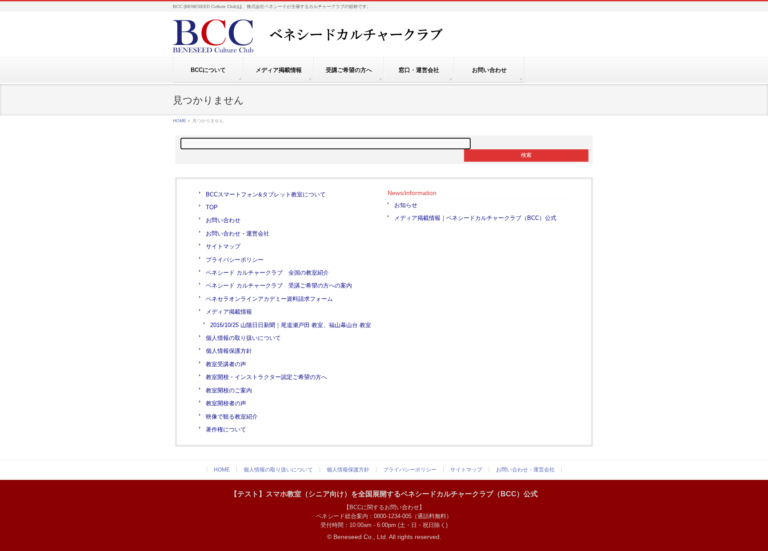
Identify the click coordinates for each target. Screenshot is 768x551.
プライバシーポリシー (235, 259)
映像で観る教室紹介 (232, 416)
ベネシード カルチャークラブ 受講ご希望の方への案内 (279, 285)
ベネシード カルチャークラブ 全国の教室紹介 (267, 272)
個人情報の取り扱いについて (243, 338)
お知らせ (405, 205)
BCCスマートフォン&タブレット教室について (266, 194)
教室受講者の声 (226, 364)
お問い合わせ (223, 220)
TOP (212, 207)
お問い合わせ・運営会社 (237, 233)
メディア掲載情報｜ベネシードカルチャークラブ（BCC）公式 (475, 218)
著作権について (226, 429)
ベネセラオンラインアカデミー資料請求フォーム (269, 298)
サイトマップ (223, 246)
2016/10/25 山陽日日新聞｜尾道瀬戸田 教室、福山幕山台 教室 (290, 325)
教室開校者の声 (226, 403)
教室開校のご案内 (229, 390)
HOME (179, 120)
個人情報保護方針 (229, 350)
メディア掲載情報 (229, 311)
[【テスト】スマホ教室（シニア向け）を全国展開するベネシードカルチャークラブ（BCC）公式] (328, 42)
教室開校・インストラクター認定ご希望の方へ (266, 377)
